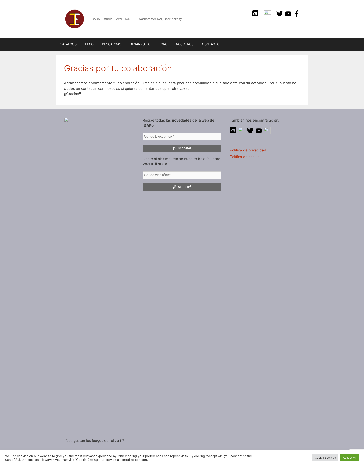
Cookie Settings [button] (325, 457)
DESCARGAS (111, 44)
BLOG (89, 44)
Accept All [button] (349, 457)
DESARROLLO (140, 44)
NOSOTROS (185, 44)
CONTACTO (210, 44)
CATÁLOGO (68, 44)
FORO (163, 44)
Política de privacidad (248, 150)
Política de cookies (245, 157)
